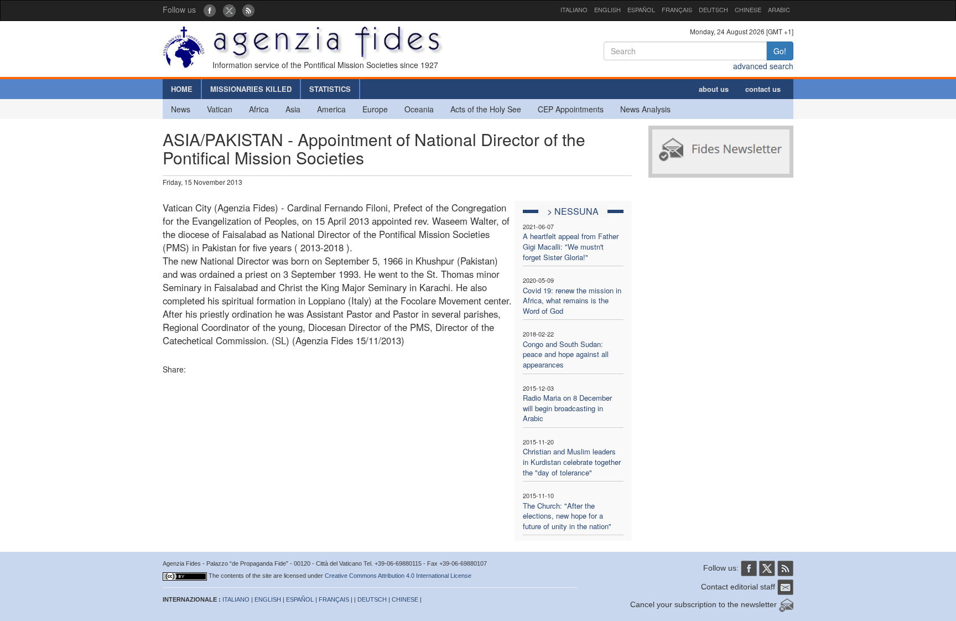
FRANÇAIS (677, 9)
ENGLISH (607, 9)
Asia (292, 109)
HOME (182, 89)
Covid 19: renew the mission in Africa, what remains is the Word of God (572, 300)
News (180, 109)
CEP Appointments (571, 109)
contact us (763, 89)
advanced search (763, 65)
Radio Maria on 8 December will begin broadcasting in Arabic (567, 407)
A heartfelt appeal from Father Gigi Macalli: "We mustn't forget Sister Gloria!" (571, 246)
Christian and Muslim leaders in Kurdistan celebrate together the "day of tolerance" (572, 461)
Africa (259, 109)
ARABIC (779, 9)
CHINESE (748, 9)
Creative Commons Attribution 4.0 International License (398, 575)
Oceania (419, 109)
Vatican (219, 109)
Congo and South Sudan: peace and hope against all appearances (566, 354)
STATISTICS (330, 89)
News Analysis (645, 109)
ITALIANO (574, 9)
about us (714, 89)
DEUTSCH (713, 9)
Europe (375, 109)
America (331, 109)
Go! (779, 50)
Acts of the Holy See (485, 109)
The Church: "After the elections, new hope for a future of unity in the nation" (567, 515)
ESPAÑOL (641, 9)
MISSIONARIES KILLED (251, 89)
